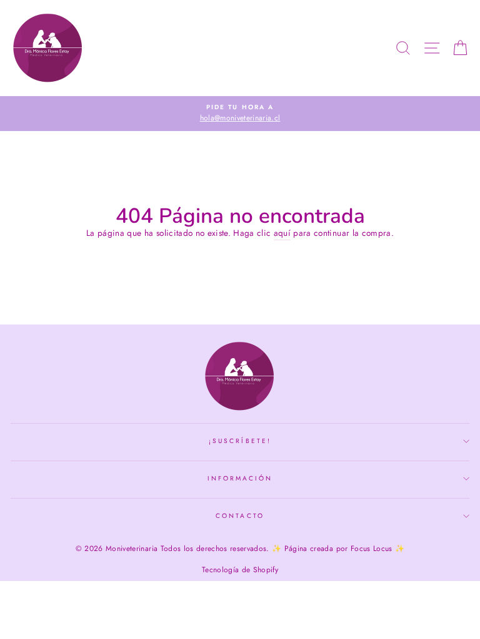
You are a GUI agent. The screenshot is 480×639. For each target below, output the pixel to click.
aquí (282, 233)
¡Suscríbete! (240, 441)
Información (240, 478)
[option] (240, 113)
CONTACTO (240, 515)
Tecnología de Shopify (240, 569)
